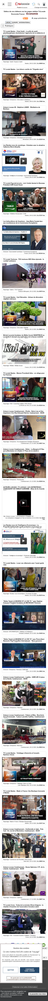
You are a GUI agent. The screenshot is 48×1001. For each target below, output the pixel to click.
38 (44, 957)
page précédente (40, 18)
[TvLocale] (22, 3)
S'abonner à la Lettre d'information (25, 987)
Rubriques (9, 26)
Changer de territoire (40, 7)
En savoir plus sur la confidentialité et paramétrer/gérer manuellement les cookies (21, 978)
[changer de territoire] (33, 4)
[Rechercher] (38, 4)
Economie (31, 13)
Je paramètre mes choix (37, 994)
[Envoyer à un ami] (43, 945)
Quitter (10, 970)
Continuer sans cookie (30, 970)
